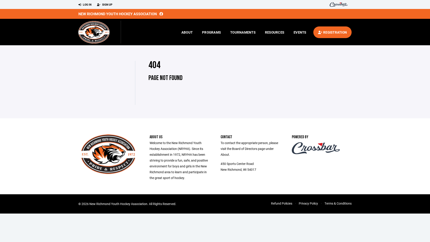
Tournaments (243, 32)
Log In (86, 4)
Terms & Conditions (338, 203)
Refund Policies (281, 203)
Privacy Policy (308, 203)
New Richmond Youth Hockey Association (117, 13)
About (187, 32)
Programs (211, 32)
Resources (274, 32)
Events (300, 32)
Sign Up (106, 4)
